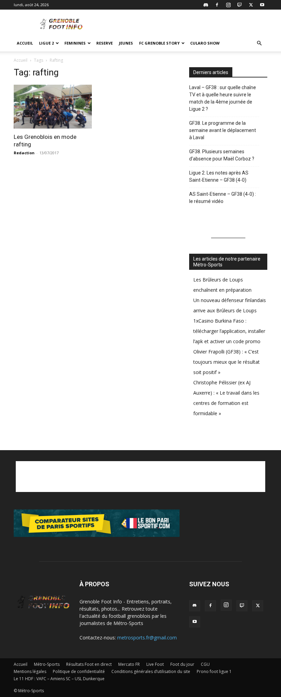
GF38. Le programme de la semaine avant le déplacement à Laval (222, 130)
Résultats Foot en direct (89, 664)
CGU (205, 664)
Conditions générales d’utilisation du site (150, 671)
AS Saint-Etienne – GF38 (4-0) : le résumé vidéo (222, 197)
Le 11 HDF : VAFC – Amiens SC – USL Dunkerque (59, 679)
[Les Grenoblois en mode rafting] (53, 107)
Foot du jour (182, 664)
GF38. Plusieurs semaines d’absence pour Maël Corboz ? (221, 155)
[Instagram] (228, 5)
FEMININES (75, 43)
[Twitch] (239, 5)
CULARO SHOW (205, 43)
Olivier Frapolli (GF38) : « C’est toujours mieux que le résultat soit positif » (226, 361)
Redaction (24, 152)
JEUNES (126, 43)
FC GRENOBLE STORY (159, 43)
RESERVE (104, 43)
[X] (251, 5)
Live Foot (155, 664)
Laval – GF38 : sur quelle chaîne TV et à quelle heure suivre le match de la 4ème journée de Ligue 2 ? (222, 98)
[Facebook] (217, 5)
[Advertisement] (187, 24)
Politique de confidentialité (79, 671)
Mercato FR (129, 664)
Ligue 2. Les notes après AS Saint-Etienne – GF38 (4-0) (218, 176)
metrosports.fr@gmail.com (147, 637)
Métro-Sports (47, 664)
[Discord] (205, 5)
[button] (259, 43)
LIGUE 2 (46, 43)
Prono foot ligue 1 (214, 671)
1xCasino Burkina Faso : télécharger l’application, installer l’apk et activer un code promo (229, 331)
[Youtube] (262, 5)
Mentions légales (30, 671)
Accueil (25, 43)
